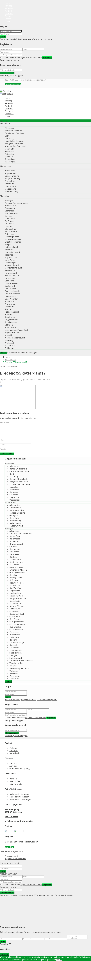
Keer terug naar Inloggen (11, 75)
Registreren (47, 57)
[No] (61, 960)
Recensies (9, 18)
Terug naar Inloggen (9, 60)
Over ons (9, 13)
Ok (58, 960)
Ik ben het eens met (22, 57)
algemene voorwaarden (31, 57)
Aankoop (9, 8)
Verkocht (13, 750)
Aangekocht (14, 753)
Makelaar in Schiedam (19, 796)
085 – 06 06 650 (11, 816)
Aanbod (8, 11)
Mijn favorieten (16, 784)
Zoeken (3, 353)
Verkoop (8, 5)
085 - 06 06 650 (11, 80)
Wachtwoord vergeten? (42, 39)
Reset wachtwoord (7, 73)
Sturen (3, 942)
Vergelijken (4, 954)
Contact (8, 21)
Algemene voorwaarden (15, 858)
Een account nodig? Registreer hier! (15, 39)
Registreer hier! (7, 895)
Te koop (13, 748)
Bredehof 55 (10, 359)
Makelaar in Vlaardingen (20, 799)
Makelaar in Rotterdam (19, 794)
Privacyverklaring (12, 856)
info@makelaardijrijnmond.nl (33, 80)
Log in (3, 37)
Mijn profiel (14, 781)
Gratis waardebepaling (19, 768)
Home (7, 3)
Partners (9, 16)
